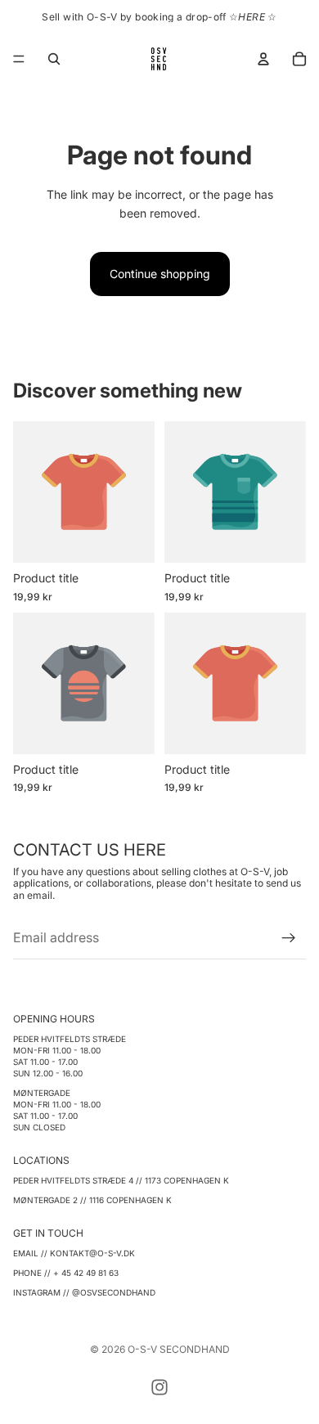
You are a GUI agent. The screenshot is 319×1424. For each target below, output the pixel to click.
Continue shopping (160, 274)
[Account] (263, 59)
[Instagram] (159, 1387)
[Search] (54, 59)
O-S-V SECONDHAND (179, 1349)
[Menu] (19, 59)
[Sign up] (289, 938)
